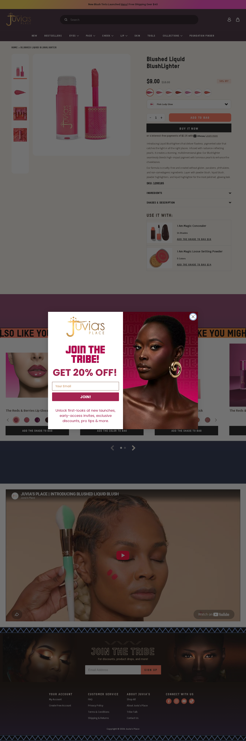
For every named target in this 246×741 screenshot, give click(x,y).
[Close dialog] (193, 316)
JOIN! (85, 397)
